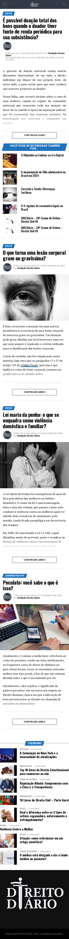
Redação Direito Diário (28, 268)
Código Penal (29, 365)
